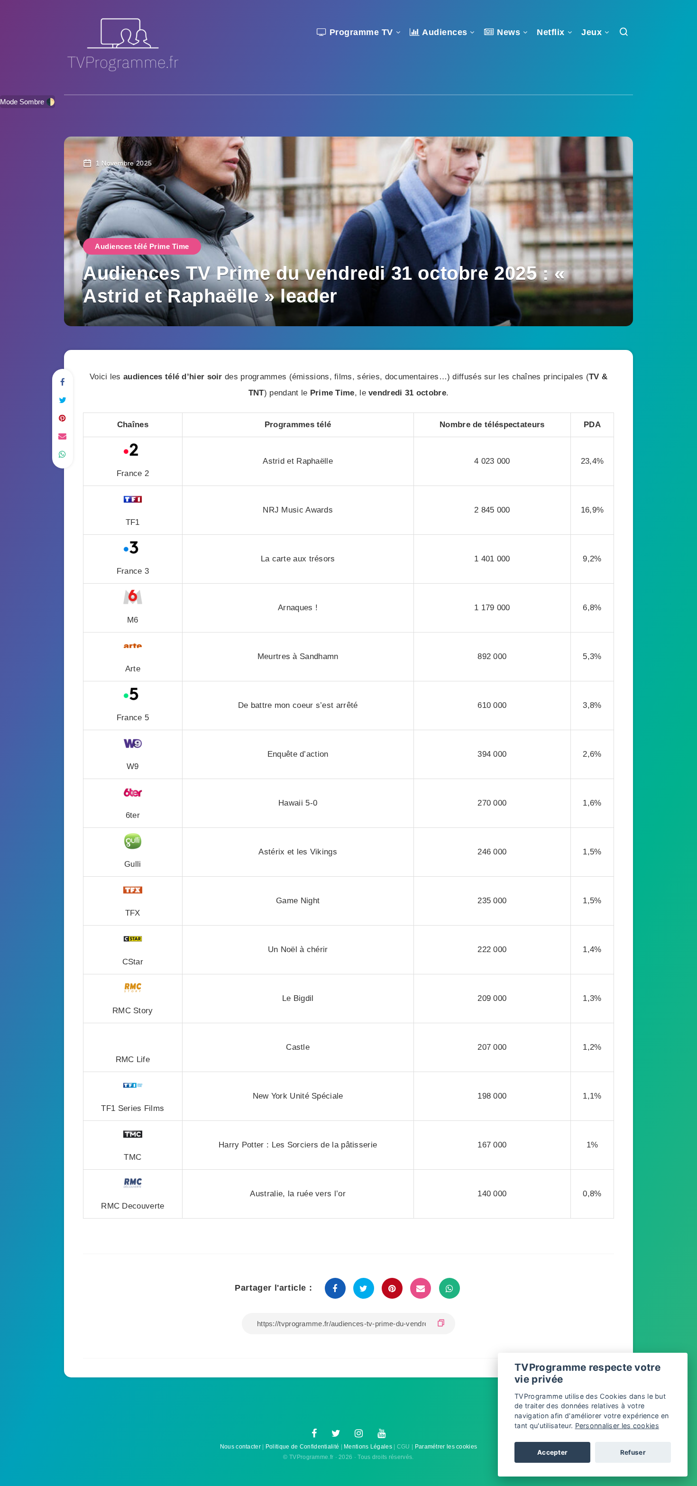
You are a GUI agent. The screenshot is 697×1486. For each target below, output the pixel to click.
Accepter (552, 1452)
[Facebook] (314, 1434)
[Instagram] (359, 1434)
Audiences (444, 32)
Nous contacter (240, 1446)
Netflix (551, 32)
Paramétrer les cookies (446, 1446)
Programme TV (360, 32)
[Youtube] (381, 1434)
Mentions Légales (368, 1446)
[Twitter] (335, 1434)
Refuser (633, 1452)
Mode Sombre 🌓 (27, 102)
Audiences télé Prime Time (142, 246)
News (507, 32)
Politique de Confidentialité (302, 1446)
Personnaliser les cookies (617, 1426)
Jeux (591, 32)
